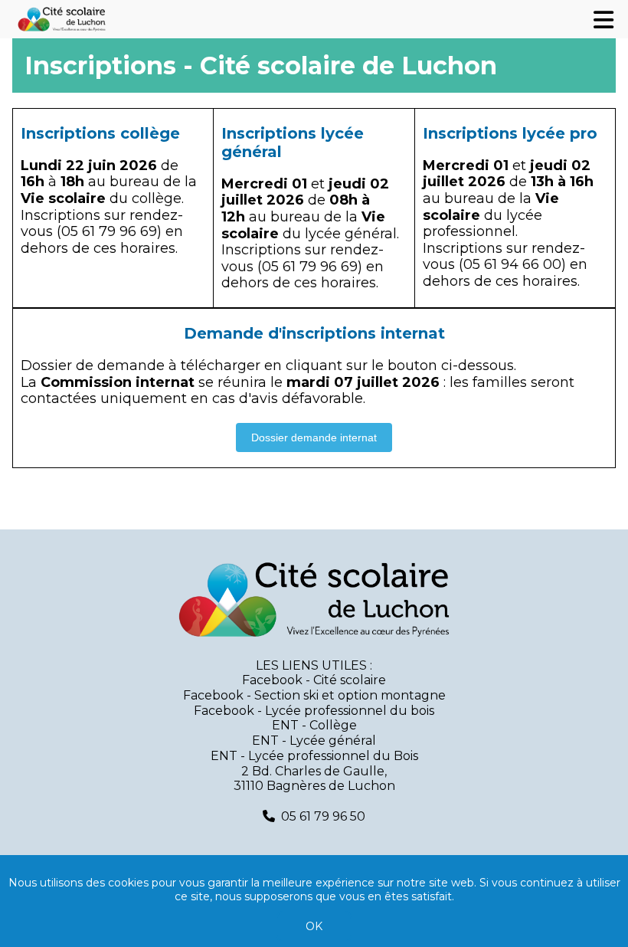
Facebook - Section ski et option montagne (314, 695)
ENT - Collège (314, 725)
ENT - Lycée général (314, 740)
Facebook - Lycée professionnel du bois (314, 710)
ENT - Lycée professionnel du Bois (314, 756)
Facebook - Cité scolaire (314, 680)
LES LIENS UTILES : (314, 665)
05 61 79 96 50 (323, 816)
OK (314, 926)
